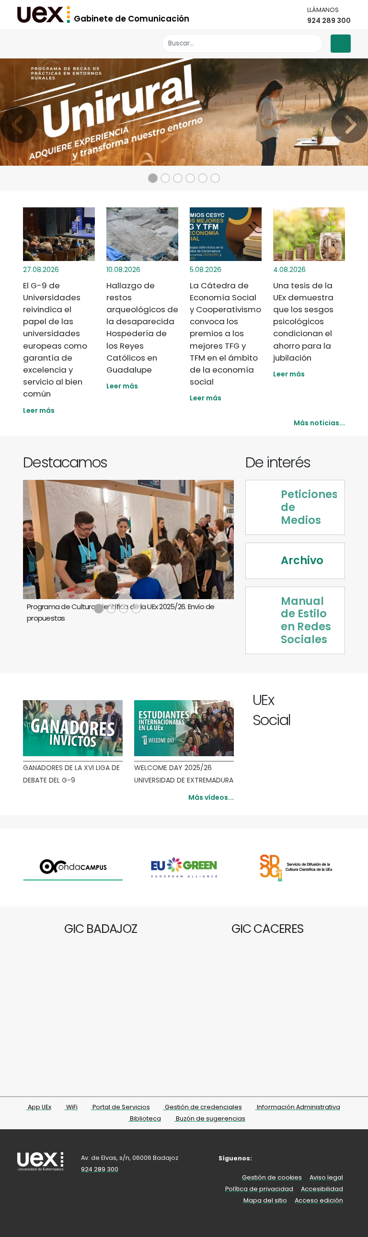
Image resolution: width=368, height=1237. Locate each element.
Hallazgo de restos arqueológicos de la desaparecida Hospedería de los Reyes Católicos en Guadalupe (142, 327)
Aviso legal (326, 1177)
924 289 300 (329, 20)
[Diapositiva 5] (202, 178)
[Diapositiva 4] (190, 178)
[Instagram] (317, 701)
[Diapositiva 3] (178, 178)
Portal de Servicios (120, 1107)
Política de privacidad (259, 1189)
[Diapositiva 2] (165, 178)
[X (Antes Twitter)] (306, 701)
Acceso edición (319, 1200)
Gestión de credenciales (202, 1107)
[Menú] (341, 43)
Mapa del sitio (265, 1200)
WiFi (71, 1107)
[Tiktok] (339, 701)
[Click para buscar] (313, 43)
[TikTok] (325, 1158)
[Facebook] (295, 701)
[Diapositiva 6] (215, 178)
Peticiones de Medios (309, 507)
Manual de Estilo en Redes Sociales (306, 621)
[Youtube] (328, 701)
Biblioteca (144, 1118)
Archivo (302, 560)
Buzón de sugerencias (209, 1118)
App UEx (38, 1107)
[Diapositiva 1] (153, 178)
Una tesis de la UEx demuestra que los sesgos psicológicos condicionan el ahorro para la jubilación (303, 321)
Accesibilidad (322, 1189)
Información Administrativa (297, 1107)
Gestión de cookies (272, 1177)
